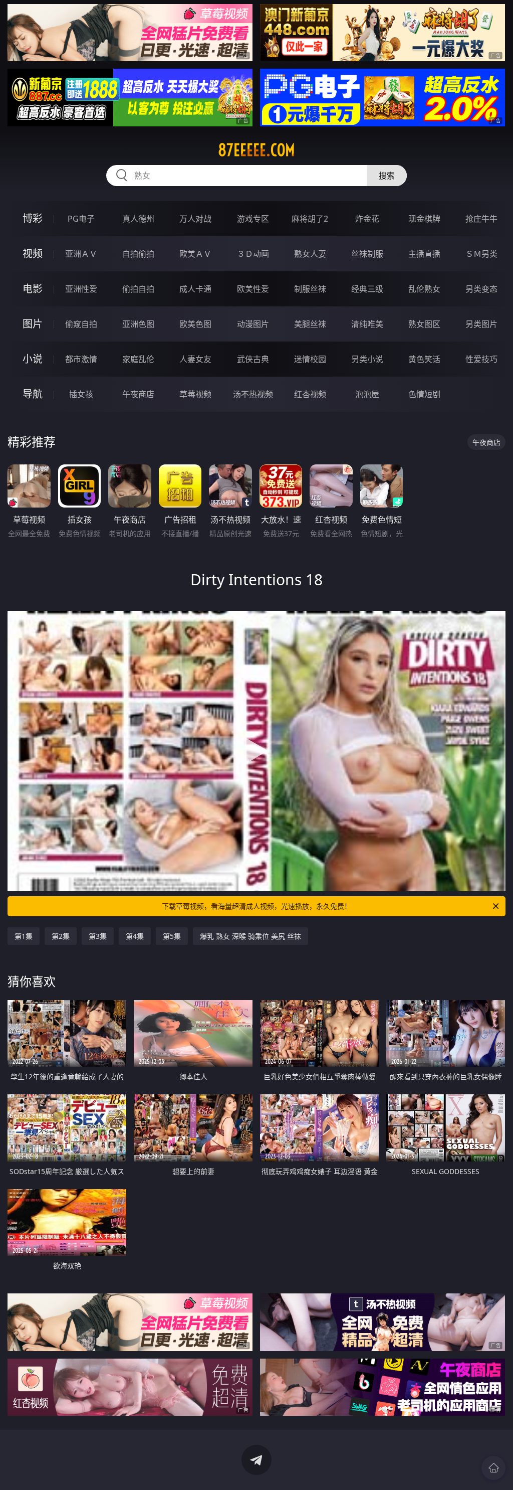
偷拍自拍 (138, 288)
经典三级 (367, 288)
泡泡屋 (367, 394)
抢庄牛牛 (481, 218)
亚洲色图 (138, 323)
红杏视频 (310, 394)
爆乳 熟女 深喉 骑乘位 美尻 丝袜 (250, 936)
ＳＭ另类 (481, 253)
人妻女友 (195, 359)
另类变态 (481, 288)
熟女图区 (424, 323)
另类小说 (367, 359)
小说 (33, 359)
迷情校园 (310, 359)
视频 (33, 253)
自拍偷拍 (138, 253)
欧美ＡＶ (195, 253)
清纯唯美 (367, 323)
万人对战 (195, 218)
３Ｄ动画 (253, 253)
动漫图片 (253, 323)
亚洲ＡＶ (81, 253)
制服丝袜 (310, 288)
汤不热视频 (253, 394)
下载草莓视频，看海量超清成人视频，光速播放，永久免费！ (256, 906)
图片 (33, 323)
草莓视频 (195, 394)
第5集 (172, 936)
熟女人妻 (310, 253)
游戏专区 (253, 218)
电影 (33, 288)
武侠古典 (253, 359)
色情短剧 (424, 394)
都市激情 (81, 359)
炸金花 (367, 218)
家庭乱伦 (138, 359)
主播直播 (424, 253)
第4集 (135, 936)
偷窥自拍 (81, 323)
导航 (33, 394)
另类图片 (481, 323)
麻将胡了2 (310, 218)
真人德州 (138, 218)
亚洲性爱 (81, 288)
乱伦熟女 (424, 288)
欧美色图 (195, 323)
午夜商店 (138, 394)
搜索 (387, 175)
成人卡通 (195, 288)
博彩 (33, 218)
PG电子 (81, 218)
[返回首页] (493, 1468)
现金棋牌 (424, 218)
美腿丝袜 (310, 323)
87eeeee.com (256, 150)
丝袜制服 (367, 253)
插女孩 (81, 394)
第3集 (98, 936)
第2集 (61, 936)
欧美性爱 (253, 288)
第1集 (24, 936)
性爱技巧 (481, 359)
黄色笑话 (424, 359)
